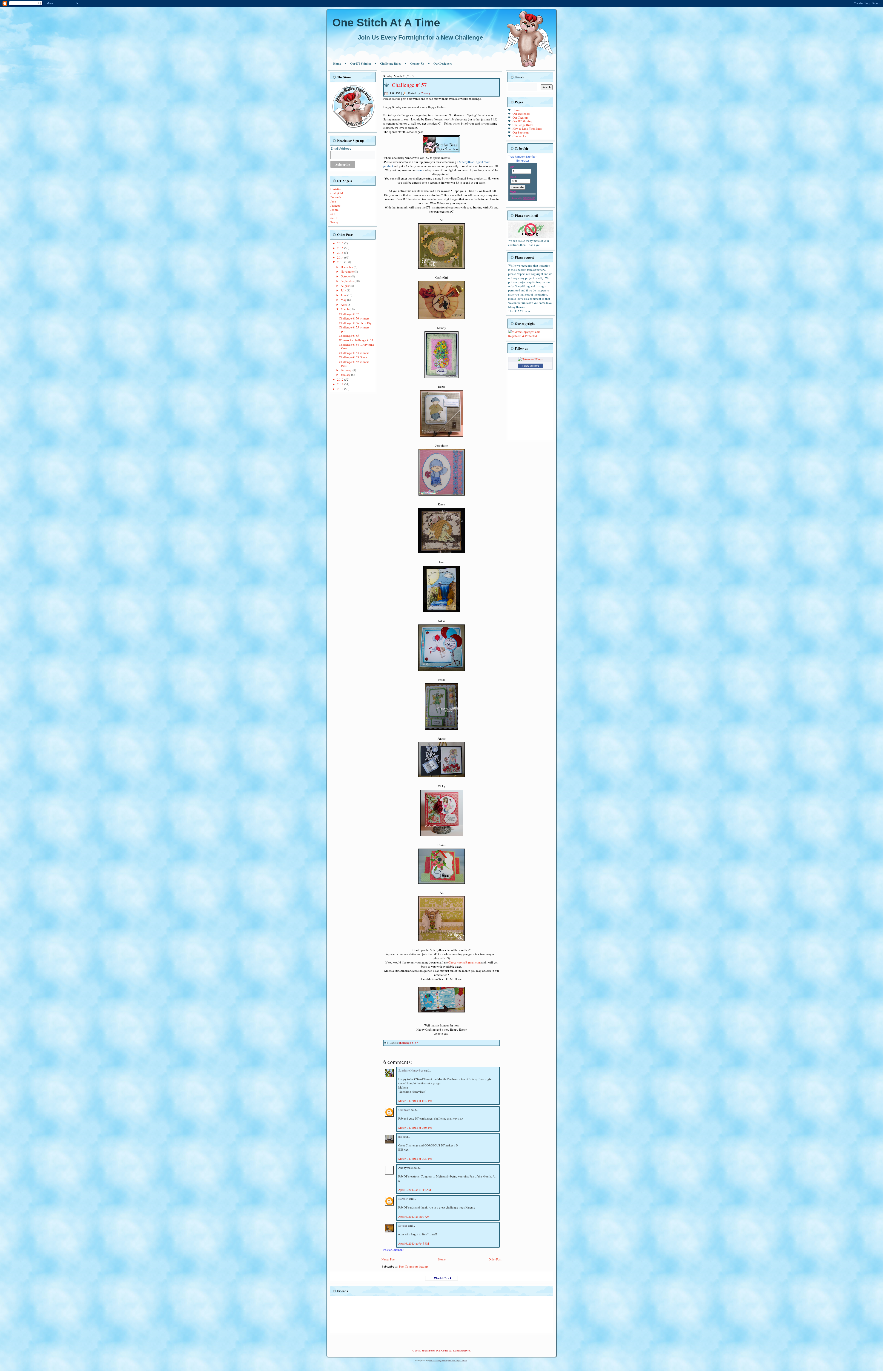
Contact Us (417, 63)
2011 (340, 384)
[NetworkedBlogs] (530, 359)
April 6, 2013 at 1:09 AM (414, 1216)
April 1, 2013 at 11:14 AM (414, 1190)
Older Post (495, 1259)
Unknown (404, 1110)
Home (337, 63)
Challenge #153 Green (353, 357)
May (344, 300)
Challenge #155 (349, 335)
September (348, 281)
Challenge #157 (349, 314)
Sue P (333, 218)
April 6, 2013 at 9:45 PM (413, 1243)
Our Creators (520, 117)
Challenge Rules (390, 63)
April (344, 304)
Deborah (335, 197)
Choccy (425, 93)
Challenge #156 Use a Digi (356, 323)
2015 (340, 253)
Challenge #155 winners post (354, 329)
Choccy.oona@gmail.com (464, 962)
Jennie (334, 210)
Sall (332, 214)
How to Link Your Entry (527, 128)
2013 (340, 262)
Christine (336, 189)
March (345, 309)
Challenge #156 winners (354, 318)
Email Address (340, 148)
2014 (340, 257)
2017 (340, 243)
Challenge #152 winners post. (354, 364)
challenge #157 (408, 1042)
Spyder (403, 1225)
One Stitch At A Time (386, 23)
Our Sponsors (521, 132)
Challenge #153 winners (354, 353)
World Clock (441, 1278)
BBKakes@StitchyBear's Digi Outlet (448, 1360)
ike (400, 1136)
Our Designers (442, 63)
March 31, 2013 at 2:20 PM (415, 1159)
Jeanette (335, 205)
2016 (340, 248)
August (345, 286)
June (344, 295)
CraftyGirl (336, 193)
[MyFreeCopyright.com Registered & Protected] (530, 336)
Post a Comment (393, 1250)
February (347, 370)
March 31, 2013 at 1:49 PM (415, 1101)
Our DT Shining (360, 63)
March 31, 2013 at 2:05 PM (415, 1128)
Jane (333, 201)
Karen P (403, 1199)
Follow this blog (530, 365)
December (347, 267)
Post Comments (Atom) (413, 1266)
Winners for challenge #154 (356, 340)
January (346, 375)
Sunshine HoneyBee (411, 1070)
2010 (340, 389)
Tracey (334, 222)
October (346, 276)
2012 (340, 379)
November (347, 271)
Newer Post (388, 1259)
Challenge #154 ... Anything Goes (356, 346)
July (344, 290)
